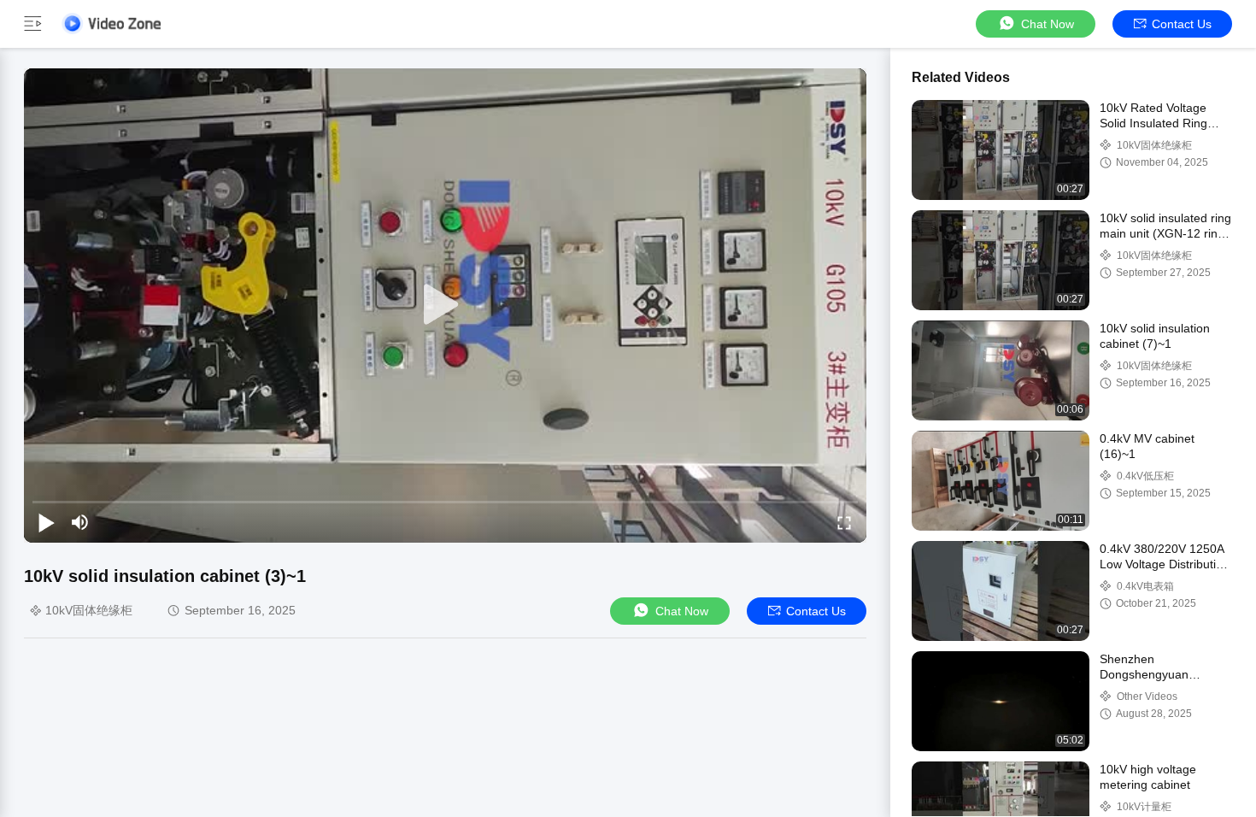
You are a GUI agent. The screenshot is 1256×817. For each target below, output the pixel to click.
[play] (445, 305)
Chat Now (1047, 24)
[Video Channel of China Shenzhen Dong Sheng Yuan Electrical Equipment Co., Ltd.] (111, 23)
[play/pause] (46, 522)
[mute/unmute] (80, 522)
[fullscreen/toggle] (844, 522)
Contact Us (1182, 24)
